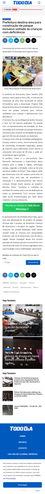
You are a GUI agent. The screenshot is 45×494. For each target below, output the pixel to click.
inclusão (15, 287)
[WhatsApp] (22, 40)
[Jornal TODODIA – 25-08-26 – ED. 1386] (7, 410)
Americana (6, 19)
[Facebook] (5, 40)
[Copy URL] (33, 40)
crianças (31, 283)
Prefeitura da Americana (11, 292)
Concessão (23, 283)
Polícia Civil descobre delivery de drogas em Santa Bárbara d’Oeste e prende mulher (28, 394)
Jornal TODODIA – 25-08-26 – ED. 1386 (28, 407)
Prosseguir (22, 485)
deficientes (6, 287)
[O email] (28, 40)
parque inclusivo (25, 287)
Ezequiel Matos (11, 37)
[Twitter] (10, 40)
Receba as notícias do (23, 207)
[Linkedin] (16, 40)
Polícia (8, 349)
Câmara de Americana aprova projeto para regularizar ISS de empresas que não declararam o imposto (27, 381)
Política (35, 287)
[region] (22, 476)
